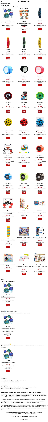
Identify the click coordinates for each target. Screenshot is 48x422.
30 (39, 257)
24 (39, 203)
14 (24, 121)
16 (8, 148)
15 (39, 121)
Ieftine (6, 6)
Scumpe (11, 6)
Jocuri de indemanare (14, 381)
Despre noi (13, 416)
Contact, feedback (33, 416)
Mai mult (16, 6)
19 (8, 176)
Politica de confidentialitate (22, 416)
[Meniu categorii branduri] (1, 1)
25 (8, 231)
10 (8, 95)
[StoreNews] (24, 1)
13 (8, 121)
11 (23, 95)
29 (24, 257)
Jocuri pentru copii (24, 215)
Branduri (8, 3)
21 (39, 176)
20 (24, 176)
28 (8, 257)
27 (39, 231)
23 (24, 203)
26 (24, 231)
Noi (8, 6)
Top (13, 6)
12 (39, 95)
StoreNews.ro (3, 3)
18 (39, 148)
